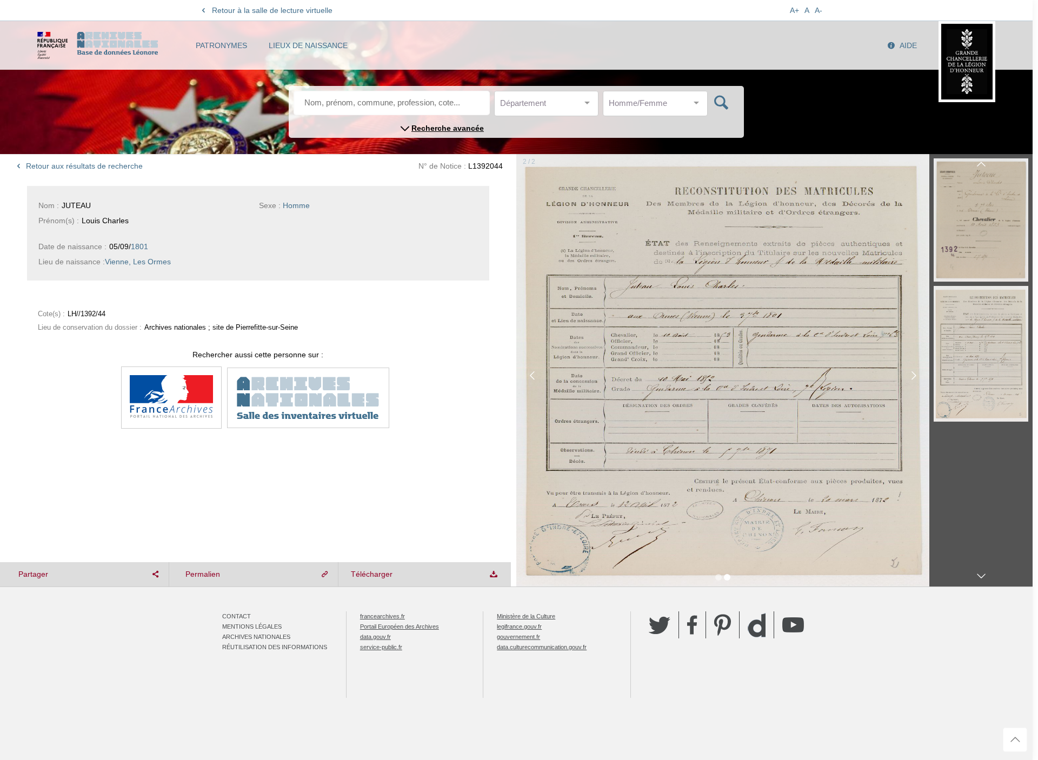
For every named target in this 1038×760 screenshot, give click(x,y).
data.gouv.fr (375, 637)
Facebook (692, 624)
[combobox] (548, 106)
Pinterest (722, 624)
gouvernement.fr (518, 637)
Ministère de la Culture (526, 616)
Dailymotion (757, 625)
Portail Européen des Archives (399, 626)
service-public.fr (381, 647)
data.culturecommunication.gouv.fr (542, 647)
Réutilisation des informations (274, 647)
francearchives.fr (382, 616)
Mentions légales (252, 626)
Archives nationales (256, 637)
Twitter (659, 624)
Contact (236, 616)
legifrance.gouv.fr (519, 626)
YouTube (793, 624)
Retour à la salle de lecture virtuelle (272, 10)
